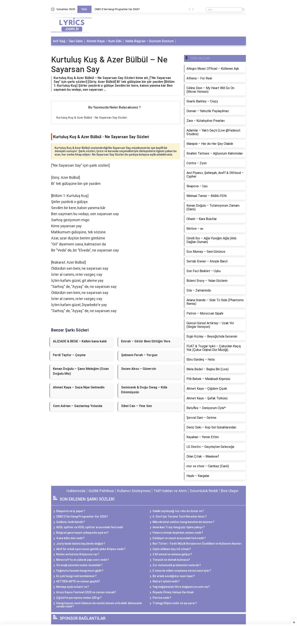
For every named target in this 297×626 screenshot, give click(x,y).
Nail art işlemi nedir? (166, 581)
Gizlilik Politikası (101, 491)
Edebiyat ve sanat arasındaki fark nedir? (179, 538)
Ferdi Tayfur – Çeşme (69, 355)
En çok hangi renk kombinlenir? (76, 576)
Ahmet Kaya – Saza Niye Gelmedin (78, 387)
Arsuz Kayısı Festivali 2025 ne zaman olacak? (86, 592)
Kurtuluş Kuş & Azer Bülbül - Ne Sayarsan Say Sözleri (91, 117)
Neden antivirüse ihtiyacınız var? (77, 554)
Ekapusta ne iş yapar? (70, 511)
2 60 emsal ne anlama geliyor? (172, 554)
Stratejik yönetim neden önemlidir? (79, 565)
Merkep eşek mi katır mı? (72, 586)
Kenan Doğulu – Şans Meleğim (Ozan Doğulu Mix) (81, 371)
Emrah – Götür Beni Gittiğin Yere (145, 341)
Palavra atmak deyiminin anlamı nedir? (178, 532)
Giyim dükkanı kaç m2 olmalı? (172, 549)
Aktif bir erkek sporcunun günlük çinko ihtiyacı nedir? (90, 549)
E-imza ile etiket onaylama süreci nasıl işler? (182, 570)
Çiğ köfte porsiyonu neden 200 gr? (79, 597)
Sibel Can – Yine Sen (136, 406)
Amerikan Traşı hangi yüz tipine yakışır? (179, 527)
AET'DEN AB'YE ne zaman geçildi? (78, 581)
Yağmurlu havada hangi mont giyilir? (79, 570)
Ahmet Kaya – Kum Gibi (104, 41)
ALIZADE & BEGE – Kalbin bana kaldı (80, 341)
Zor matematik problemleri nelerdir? (177, 565)
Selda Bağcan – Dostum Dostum (149, 41)
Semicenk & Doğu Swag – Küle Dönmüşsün (144, 389)
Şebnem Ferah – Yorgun (139, 355)
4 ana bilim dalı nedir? (70, 538)
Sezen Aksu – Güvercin (138, 369)
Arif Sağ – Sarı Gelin (68, 41)
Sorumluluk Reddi (204, 491)
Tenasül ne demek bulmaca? (171, 559)
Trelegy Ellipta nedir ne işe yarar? (175, 603)
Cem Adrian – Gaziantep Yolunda (77, 406)
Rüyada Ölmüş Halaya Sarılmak (173, 592)
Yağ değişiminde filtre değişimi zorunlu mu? (181, 586)
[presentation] (189, 10)
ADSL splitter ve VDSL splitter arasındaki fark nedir (89, 527)
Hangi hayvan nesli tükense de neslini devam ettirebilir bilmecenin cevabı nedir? (99, 605)
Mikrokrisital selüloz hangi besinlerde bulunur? (183, 522)
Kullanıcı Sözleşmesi (134, 491)
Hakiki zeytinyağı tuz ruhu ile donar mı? (178, 511)
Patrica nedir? (162, 597)
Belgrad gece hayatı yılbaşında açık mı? (82, 532)
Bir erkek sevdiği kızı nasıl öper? (174, 576)
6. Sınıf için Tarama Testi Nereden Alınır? (180, 516)
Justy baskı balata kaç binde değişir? (80, 543)
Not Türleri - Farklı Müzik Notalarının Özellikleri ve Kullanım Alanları (197, 543)
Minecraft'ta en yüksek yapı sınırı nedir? (82, 559)
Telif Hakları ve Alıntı (170, 491)
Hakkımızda (75, 491)
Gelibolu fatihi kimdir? (70, 522)
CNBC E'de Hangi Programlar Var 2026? (117, 9)
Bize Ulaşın (229, 491)
